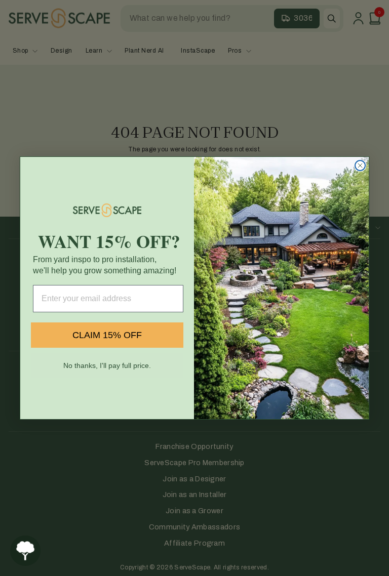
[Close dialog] (360, 165)
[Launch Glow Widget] (25, 551)
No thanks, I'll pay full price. (107, 365)
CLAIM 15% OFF (107, 335)
